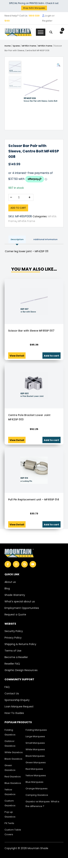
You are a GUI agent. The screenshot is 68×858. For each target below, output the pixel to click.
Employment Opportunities (22, 608)
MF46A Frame (29, 45)
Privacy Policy (13, 637)
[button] (58, 65)
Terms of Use (13, 650)
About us (10, 582)
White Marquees (35, 749)
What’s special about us (20, 601)
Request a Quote (15, 614)
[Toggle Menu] (41, 32)
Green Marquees (36, 762)
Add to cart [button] (51, 355)
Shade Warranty (15, 595)
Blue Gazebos (13, 783)
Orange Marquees (37, 788)
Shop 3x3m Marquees (34, 8)
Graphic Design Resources (21, 670)
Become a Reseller (16, 657)
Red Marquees (34, 769)
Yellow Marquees (36, 775)
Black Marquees (35, 756)
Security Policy (14, 631)
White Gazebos (14, 752)
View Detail (17, 355)
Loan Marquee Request (19, 706)
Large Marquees (35, 736)
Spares (16, 45)
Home (8, 45)
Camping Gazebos (37, 795)
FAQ (7, 687)
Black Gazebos (13, 759)
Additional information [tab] (45, 239)
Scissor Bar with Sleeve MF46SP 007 (31, 330)
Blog (7, 588)
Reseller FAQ (12, 663)
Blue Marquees (34, 782)
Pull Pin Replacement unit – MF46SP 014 (33, 499)
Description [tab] (17, 239)
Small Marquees (35, 743)
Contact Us (12, 693)
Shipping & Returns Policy (20, 644)
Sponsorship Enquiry (17, 700)
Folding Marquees (36, 730)
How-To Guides (14, 713)
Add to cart (18, 208)
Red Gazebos (13, 776)
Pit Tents (9, 823)
